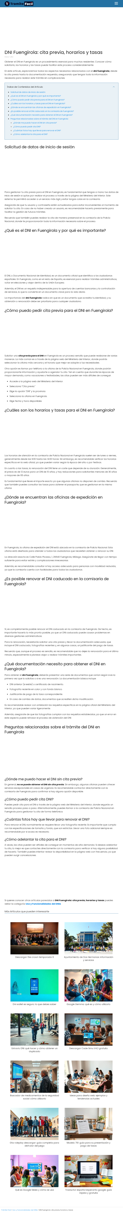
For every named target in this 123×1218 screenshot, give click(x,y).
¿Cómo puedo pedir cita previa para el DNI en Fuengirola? (38, 99)
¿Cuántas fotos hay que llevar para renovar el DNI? (37, 130)
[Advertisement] (61, 27)
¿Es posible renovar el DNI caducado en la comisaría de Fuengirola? (42, 111)
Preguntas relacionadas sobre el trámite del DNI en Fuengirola (39, 118)
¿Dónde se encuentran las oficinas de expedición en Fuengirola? (41, 107)
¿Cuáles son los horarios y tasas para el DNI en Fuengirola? (38, 103)
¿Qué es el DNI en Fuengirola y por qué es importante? (36, 96)
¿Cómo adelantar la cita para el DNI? (30, 134)
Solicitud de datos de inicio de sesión (28, 92)
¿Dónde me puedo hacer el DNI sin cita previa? (35, 122)
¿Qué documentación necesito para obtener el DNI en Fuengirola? (42, 115)
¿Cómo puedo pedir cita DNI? (27, 126)
